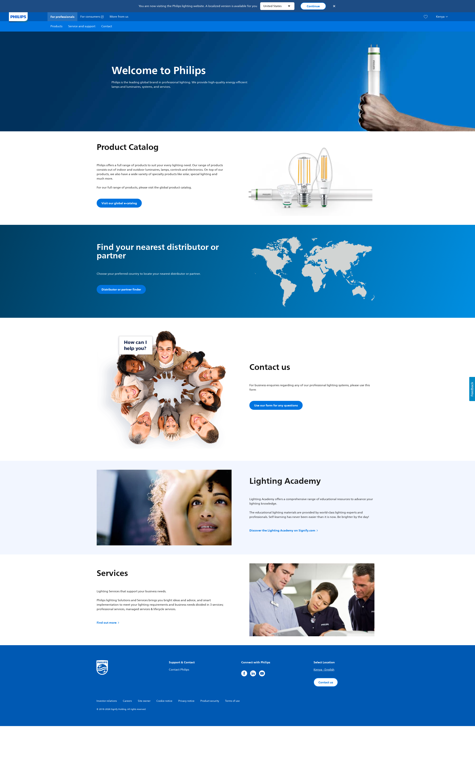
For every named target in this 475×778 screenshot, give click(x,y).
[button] (472, 389)
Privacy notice (186, 701)
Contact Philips (179, 669)
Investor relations (106, 701)
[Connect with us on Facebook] (244, 673)
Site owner (144, 701)
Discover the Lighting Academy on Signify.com (282, 530)
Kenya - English (324, 669)
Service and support (81, 26)
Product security (209, 701)
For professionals (62, 16)
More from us (119, 16)
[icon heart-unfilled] (425, 16)
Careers (127, 701)
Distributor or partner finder (121, 289)
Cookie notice (164, 701)
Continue (313, 6)
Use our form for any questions (276, 405)
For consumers (90, 16)
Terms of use (232, 701)
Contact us (325, 682)
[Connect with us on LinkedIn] (253, 673)
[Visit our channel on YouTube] (262, 673)
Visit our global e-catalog (119, 203)
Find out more (107, 622)
